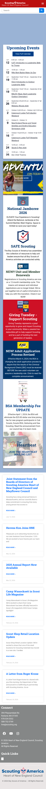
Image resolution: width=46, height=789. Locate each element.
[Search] (41, 10)
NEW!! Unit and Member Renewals (23, 273)
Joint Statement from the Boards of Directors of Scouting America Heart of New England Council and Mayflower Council (22, 485)
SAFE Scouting (23, 246)
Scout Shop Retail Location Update (22, 635)
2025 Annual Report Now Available (21, 566)
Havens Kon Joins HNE (20, 528)
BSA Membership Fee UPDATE (23, 408)
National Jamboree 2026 (23, 210)
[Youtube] (11, 733)
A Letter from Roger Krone (22, 673)
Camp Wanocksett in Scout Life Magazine (23, 593)
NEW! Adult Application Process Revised (23, 353)
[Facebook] (4, 733)
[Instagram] (18, 733)
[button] (2, 758)
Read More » (11, 510)
